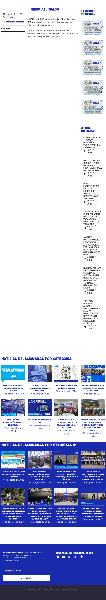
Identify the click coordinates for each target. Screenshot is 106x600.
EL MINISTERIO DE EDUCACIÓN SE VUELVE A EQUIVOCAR (40, 388)
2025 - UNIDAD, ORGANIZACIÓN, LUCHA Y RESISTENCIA (13, 422)
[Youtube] (63, 557)
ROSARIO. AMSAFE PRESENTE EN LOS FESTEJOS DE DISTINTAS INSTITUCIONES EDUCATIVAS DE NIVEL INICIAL (93, 425)
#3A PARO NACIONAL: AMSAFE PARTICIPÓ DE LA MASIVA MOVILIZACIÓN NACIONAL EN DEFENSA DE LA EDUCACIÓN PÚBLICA (66, 513)
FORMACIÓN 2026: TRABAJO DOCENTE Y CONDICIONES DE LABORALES (13, 474)
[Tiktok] (81, 557)
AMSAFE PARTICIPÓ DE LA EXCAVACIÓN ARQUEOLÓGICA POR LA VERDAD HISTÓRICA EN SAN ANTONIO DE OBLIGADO (13, 513)
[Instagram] (69, 557)
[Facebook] (58, 557)
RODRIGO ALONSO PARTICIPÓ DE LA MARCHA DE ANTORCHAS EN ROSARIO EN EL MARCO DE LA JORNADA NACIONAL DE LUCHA (40, 513)
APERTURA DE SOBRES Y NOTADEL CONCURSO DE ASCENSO (13, 388)
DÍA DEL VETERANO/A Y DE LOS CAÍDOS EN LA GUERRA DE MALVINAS (92, 388)
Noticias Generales (15, 22)
